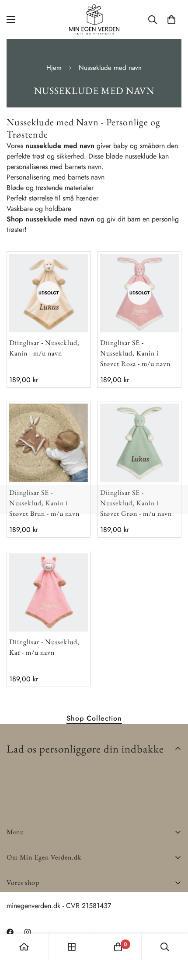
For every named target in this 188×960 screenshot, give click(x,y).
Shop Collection (94, 718)
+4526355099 (29, 914)
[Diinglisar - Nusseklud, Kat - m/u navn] (48, 592)
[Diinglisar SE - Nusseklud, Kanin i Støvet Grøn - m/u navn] (139, 443)
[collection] (71, 947)
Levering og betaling (37, 903)
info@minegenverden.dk (42, 925)
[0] (171, 20)
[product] (24, 947)
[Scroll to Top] (172, 913)
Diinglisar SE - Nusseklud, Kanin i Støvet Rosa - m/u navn (135, 353)
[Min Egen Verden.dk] (94, 19)
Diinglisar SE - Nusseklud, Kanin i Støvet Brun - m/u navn (44, 503)
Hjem (54, 68)
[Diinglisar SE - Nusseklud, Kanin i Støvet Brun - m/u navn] (48, 443)
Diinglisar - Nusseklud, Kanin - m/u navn (44, 348)
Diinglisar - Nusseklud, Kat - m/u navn (44, 647)
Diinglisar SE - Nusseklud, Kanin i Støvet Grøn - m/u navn (136, 503)
